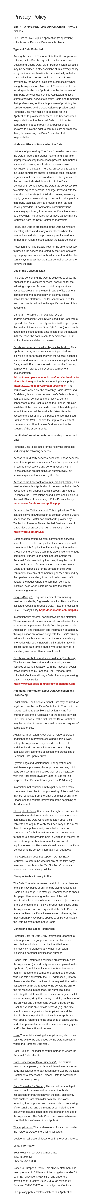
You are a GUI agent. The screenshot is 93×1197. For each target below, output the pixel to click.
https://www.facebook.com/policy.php (36, 503)
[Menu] (4, 4)
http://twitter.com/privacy (28, 531)
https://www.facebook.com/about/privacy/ (40, 385)
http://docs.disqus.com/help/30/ (58, 610)
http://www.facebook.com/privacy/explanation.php (44, 683)
